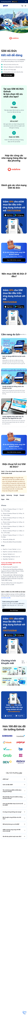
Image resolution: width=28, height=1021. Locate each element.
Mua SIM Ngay (14, 610)
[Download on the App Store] (8, 215)
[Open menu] (25, 5)
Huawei (22, 495)
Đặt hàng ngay (7, 75)
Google (16, 495)
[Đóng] (26, 2)
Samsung (9, 495)
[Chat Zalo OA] (25, 1012)
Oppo (3, 499)
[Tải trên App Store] (15, 1)
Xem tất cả (23, 334)
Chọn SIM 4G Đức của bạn (14, 260)
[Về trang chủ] (5, 6)
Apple (3, 495)
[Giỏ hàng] (22, 5)
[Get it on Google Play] (19, 215)
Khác (7, 499)
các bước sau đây (5, 597)
